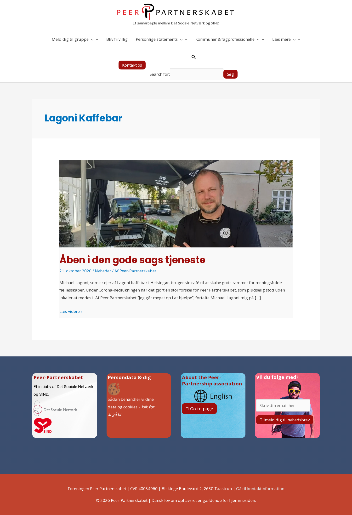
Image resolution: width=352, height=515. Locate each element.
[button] (132, 65)
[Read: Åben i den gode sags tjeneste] (175, 203)
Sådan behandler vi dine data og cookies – (131, 406)
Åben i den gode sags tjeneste (132, 260)
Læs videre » (71, 311)
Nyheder (103, 271)
